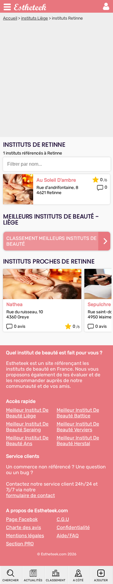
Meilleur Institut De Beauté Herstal (78, 440)
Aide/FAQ (68, 535)
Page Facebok (22, 519)
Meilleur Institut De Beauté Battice (78, 413)
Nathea (14, 304)
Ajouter (101, 580)
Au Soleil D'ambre (56, 180)
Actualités (33, 580)
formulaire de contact (30, 495)
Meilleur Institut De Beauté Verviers (78, 426)
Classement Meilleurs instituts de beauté (51, 241)
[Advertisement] (56, 80)
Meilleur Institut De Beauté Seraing (27, 426)
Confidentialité (73, 527)
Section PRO (20, 544)
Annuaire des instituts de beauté (30, 6)
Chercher (10, 580)
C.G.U (63, 519)
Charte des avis (23, 527)
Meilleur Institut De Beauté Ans (27, 440)
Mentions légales (25, 535)
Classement (55, 580)
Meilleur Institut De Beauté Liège (27, 413)
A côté (78, 580)
